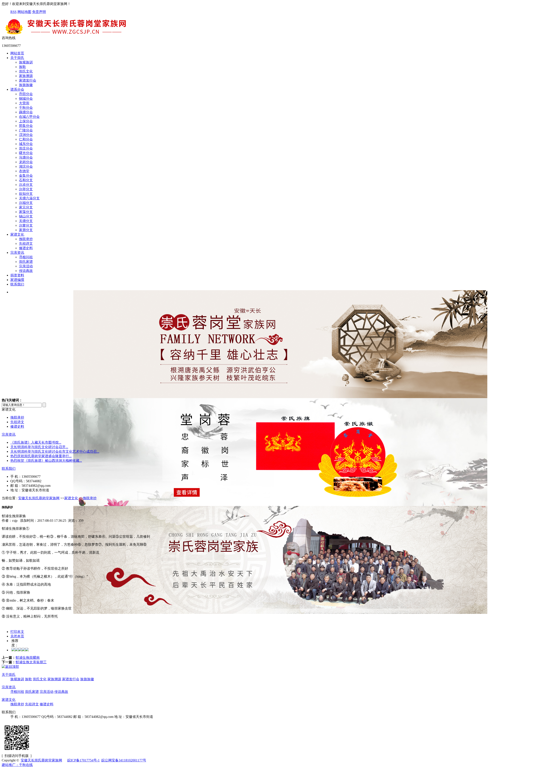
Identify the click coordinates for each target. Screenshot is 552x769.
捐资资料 (17, 275)
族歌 (22, 67)
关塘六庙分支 (29, 198)
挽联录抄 (26, 239)
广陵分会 (26, 130)
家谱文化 (17, 234)
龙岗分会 (26, 162)
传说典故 (26, 271)
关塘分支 (26, 221)
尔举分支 (26, 189)
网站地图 (24, 12)
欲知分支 (26, 193)
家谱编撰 (17, 280)
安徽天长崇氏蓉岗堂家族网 (39, 498)
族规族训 (26, 62)
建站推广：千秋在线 (17, 765)
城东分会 (26, 144)
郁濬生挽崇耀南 (28, 657)
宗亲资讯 (17, 252)
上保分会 (26, 121)
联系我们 (17, 284)
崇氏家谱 (26, 261)
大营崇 (24, 103)
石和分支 (26, 180)
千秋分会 (26, 107)
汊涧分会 (26, 135)
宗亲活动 (26, 266)
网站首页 (17, 53)
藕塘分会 (26, 112)
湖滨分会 (26, 166)
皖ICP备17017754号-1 (83, 760)
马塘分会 (26, 157)
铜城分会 (26, 98)
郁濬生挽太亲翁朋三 (31, 662)
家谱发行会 (27, 80)
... (35, 442)
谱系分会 (17, 89)
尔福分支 (26, 203)
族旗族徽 (26, 85)
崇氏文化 (26, 71)
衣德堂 (24, 171)
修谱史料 (26, 248)
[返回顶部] (10, 666)
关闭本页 (17, 636)
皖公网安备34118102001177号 (123, 760)
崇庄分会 (26, 148)
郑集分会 (26, 126)
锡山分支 (26, 216)
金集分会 (26, 175)
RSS (13, 12)
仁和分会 (26, 139)
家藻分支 (26, 212)
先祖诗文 (26, 243)
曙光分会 (26, 153)
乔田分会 (26, 94)
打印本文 (17, 631)
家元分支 (26, 207)
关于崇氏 (17, 58)
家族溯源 (26, 76)
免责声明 (39, 12)
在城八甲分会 (29, 116)
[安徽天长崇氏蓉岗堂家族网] (66, 34)
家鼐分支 (26, 230)
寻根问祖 (26, 257)
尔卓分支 (26, 184)
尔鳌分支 (26, 225)
